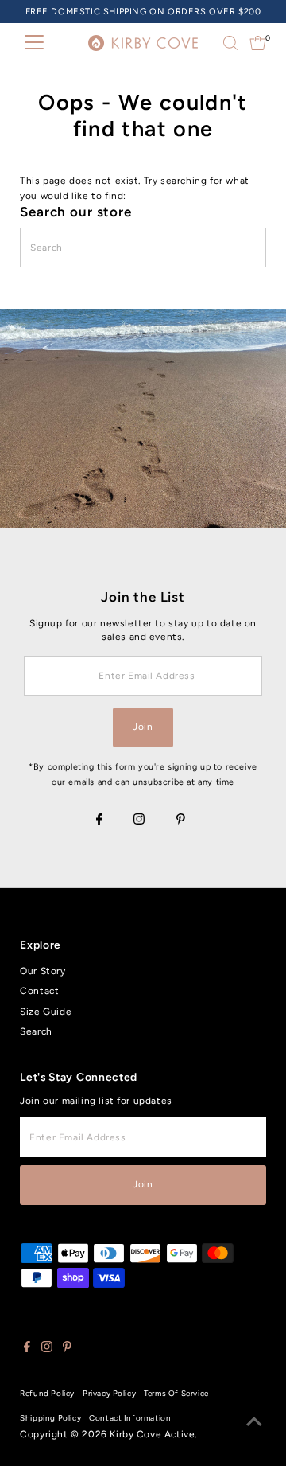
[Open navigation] (34, 43)
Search (36, 1031)
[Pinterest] (180, 820)
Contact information (130, 1417)
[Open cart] (257, 43)
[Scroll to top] (254, 1422)
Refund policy (47, 1393)
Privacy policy (109, 1393)
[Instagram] (139, 820)
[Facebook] (99, 820)
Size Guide (46, 1011)
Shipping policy (50, 1417)
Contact (39, 990)
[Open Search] (230, 43)
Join (143, 726)
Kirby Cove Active (152, 1434)
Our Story (42, 971)
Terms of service (176, 1393)
